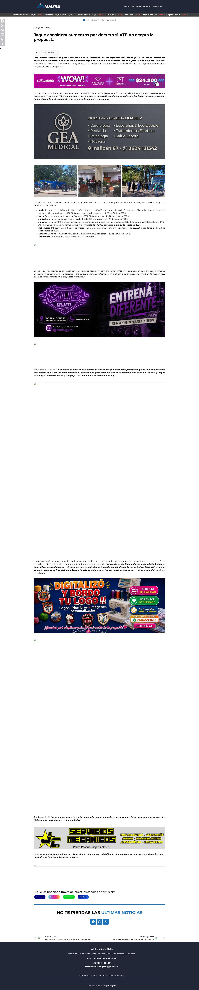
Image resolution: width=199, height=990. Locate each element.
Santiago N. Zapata (108, 986)
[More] (2, 44)
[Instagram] (99, 922)
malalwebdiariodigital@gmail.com (102, 967)
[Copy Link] (2, 39)
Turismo (147, 6)
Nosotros (157, 6)
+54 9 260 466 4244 (101, 963)
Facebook (39, 897)
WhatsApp (69, 897)
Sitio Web (83, 897)
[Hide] (1, 48)
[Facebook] (93, 922)
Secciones (136, 6)
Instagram (54, 897)
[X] (2, 25)
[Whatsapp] (106, 922)
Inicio (126, 6)
